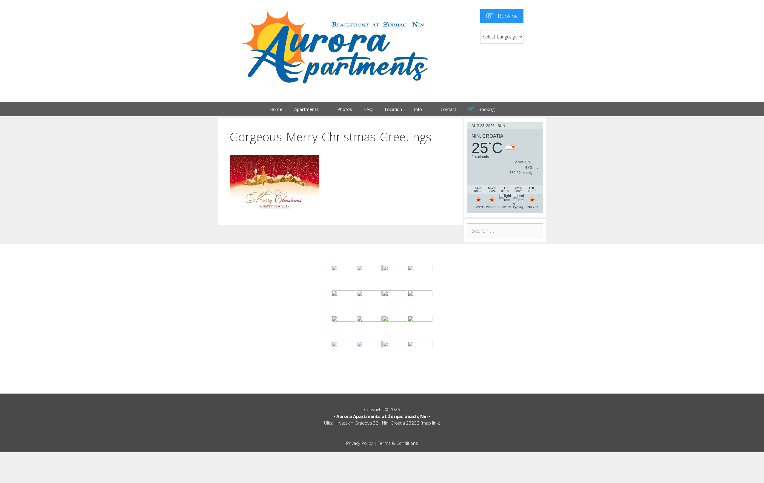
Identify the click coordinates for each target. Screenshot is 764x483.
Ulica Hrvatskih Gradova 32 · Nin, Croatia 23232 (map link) (382, 423)
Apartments (306, 109)
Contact (448, 109)
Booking (506, 15)
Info (418, 109)
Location (393, 109)
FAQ (368, 109)
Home (275, 109)
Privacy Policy (359, 443)
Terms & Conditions (398, 443)
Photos (344, 109)
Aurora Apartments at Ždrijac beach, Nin (382, 416)
